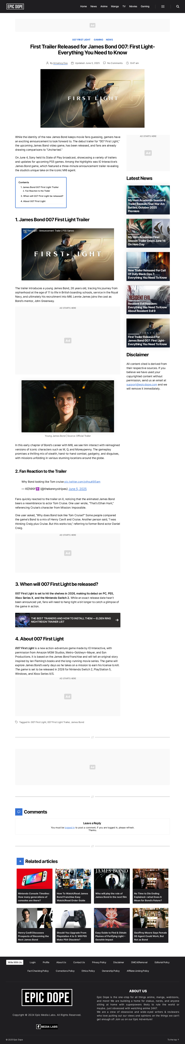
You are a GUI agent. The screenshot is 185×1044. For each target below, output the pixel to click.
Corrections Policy (65, 970)
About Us (61, 962)
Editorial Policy (162, 962)
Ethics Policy (88, 970)
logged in (70, 827)
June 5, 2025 (78, 489)
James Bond (77, 722)
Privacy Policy (99, 962)
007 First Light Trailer (58, 722)
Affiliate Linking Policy (138, 970)
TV (124, 6)
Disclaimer (118, 962)
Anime (104, 6)
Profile (46, 962)
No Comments (115, 63)
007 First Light (81, 39)
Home (83, 6)
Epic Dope (18, 1039)
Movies (133, 6)
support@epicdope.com (141, 384)
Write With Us (15, 962)
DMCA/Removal (139, 962)
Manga (115, 6)
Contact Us (79, 962)
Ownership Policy (111, 970)
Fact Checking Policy (38, 970)
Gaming (145, 6)
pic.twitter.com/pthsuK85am (82, 481)
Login (33, 962)
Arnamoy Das (60, 63)
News (93, 6)
